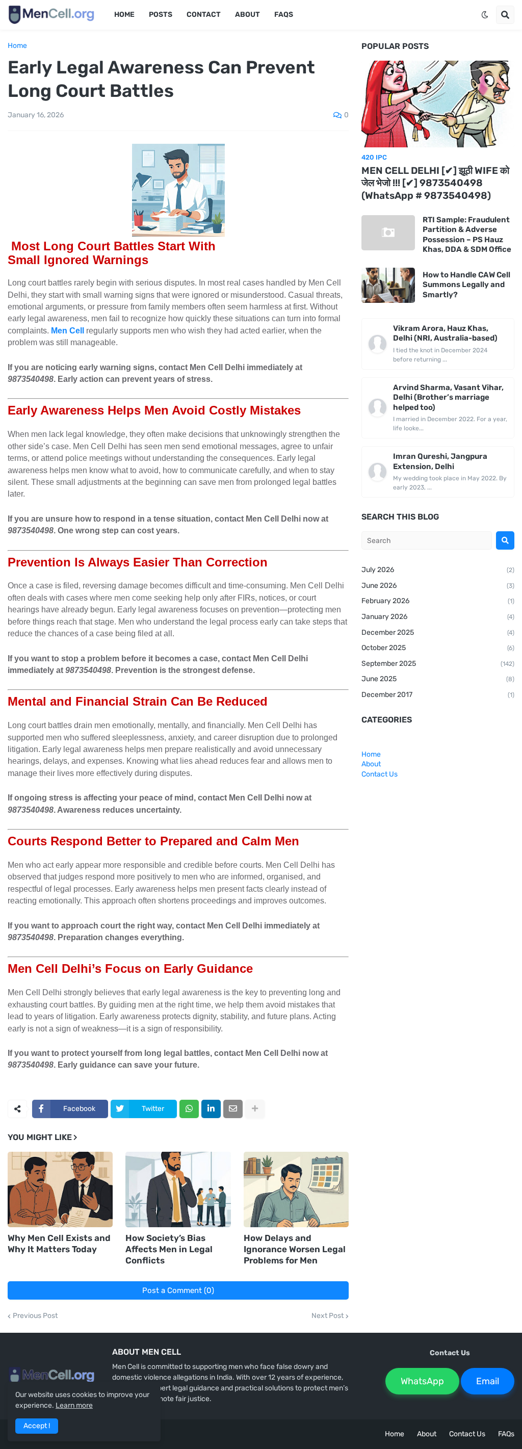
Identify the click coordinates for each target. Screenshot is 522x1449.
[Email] (233, 1109)
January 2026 (437, 616)
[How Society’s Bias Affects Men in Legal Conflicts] (177, 1189)
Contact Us (379, 774)
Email (487, 1381)
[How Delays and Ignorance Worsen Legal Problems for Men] (296, 1189)
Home (17, 45)
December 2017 (437, 694)
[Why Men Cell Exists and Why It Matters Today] (60, 1189)
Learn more (74, 1405)
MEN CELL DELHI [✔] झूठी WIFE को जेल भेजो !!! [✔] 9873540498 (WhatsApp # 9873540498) (435, 183)
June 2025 (437, 679)
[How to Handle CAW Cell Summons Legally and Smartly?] (388, 285)
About (371, 764)
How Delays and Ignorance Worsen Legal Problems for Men (295, 1249)
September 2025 (437, 663)
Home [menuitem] (124, 14)
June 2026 (437, 585)
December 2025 (437, 632)
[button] (485, 15)
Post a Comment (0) (178, 1290)
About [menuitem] (247, 14)
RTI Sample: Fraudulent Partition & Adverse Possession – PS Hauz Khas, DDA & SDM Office (467, 234)
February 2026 (437, 601)
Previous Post (35, 1315)
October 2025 (437, 647)
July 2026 (437, 569)
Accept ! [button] (36, 1425)
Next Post (327, 1315)
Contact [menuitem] (204, 14)
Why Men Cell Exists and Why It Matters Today (59, 1243)
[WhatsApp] (189, 1109)
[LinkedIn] (211, 1109)
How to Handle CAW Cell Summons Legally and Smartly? (466, 284)
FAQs (506, 1434)
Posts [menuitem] (160, 14)
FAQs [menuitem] (283, 14)
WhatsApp (422, 1381)
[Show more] (255, 1109)
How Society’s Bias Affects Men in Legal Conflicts (169, 1249)
